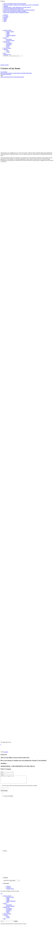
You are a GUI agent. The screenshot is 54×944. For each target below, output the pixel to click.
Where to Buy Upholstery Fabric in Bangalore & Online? (16, 12)
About (7, 50)
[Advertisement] (26, 61)
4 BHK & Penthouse (10, 35)
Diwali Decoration (10, 40)
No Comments (4, 71)
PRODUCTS (6, 41)
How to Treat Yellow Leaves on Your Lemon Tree (14, 3)
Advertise (5, 49)
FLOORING (9, 43)
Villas (7, 36)
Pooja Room (9, 39)
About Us (8, 886)
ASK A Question (7, 48)
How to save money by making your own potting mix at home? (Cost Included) (21, 4)
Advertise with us (10, 888)
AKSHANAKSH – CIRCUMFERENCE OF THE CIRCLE (17, 7)
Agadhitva (5, 6)
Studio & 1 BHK (10, 31)
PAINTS (8, 45)
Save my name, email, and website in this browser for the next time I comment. (19, 785)
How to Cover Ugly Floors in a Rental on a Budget (14, 11)
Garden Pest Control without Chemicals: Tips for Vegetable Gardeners (19, 9)
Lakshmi (6, 751)
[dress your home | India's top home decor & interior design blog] (8, 28)
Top (1, 893)
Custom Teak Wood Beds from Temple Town (13, 8)
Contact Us (8, 887)
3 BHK (7, 34)
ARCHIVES (6, 880)
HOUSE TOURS (7, 30)
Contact (8, 51)
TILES (7, 46)
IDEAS (5, 38)
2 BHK (7, 32)
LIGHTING (9, 44)
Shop (4, 53)
